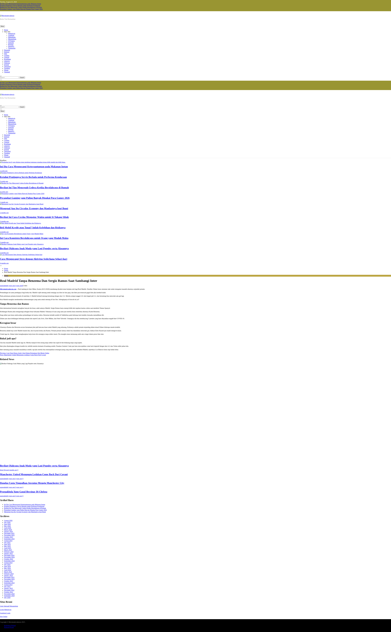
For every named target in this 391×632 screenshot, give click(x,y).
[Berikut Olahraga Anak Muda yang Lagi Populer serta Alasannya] (22, 244)
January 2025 (8, 553)
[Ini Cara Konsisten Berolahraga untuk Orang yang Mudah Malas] (21, 234)
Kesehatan (7, 59)
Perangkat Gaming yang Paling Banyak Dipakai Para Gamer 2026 (21, 9)
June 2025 (7, 544)
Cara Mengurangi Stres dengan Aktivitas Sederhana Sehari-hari (33, 259)
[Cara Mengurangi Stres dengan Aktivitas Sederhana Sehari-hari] (21, 254)
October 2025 (8, 537)
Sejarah (6, 65)
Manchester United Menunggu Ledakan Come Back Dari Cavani (34, 474)
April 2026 (7, 528)
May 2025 (7, 546)
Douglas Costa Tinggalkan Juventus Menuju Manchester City (32, 483)
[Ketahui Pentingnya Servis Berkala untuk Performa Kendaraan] (21, 173)
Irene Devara (4, 470)
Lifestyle (7, 61)
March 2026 (8, 530)
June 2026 (7, 524)
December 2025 (9, 533)
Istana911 (11, 46)
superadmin (3, 286)
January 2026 (8, 531)
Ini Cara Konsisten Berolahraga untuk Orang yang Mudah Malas (34, 238)
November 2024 (9, 557)
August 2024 (8, 563)
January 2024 (8, 575)
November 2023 (9, 579)
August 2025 (8, 541)
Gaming (6, 55)
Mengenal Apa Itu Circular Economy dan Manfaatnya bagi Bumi (34, 208)
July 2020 (7, 597)
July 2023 (7, 586)
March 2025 (8, 550)
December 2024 (9, 555)
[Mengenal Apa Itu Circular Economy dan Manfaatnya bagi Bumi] (21, 204)
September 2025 (9, 539)
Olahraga (7, 63)
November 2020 (9, 594)
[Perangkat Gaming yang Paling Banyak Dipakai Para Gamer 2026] (22, 193)
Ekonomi (7, 50)
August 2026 (8, 520)
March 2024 (8, 572)
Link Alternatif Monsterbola (9, 606)
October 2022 (8, 592)
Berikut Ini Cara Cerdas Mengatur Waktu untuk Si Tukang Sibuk (34, 217)
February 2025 (9, 552)
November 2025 (9, 535)
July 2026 (7, 522)
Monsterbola (12, 39)
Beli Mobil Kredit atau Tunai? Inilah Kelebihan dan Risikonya (32, 227)
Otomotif (7, 72)
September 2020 (9, 596)
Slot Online (3, 616)
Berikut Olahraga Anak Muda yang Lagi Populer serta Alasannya (34, 248)
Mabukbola (11, 37)
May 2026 (7, 526)
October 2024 (8, 559)
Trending (7, 68)
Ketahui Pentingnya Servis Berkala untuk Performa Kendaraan (20, 5)
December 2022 (9, 590)
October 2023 (8, 581)
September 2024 (9, 561)
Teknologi (7, 66)
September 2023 (9, 583)
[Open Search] (1, 105)
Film (5, 54)
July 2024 (7, 564)
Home (6, 30)
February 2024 (9, 574)
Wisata (6, 70)
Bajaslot (10, 44)
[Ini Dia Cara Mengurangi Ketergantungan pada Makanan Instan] (32, 162)
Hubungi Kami (9, 627)
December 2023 (9, 577)
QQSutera (11, 41)
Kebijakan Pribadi (10, 625)
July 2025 (7, 542)
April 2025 (7, 548)
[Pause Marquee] (1, 265)
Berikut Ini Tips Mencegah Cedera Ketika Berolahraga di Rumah (21, 7)
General (6, 57)
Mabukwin (11, 33)
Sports (6, 276)
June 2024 (7, 566)
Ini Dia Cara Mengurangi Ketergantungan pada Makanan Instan (20, 4)
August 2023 (8, 585)
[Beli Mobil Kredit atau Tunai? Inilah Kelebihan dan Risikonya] (20, 223)
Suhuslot (11, 43)
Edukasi (6, 52)
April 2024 (7, 570)
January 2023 (8, 588)
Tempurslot (11, 48)
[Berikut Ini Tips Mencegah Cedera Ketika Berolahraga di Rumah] (21, 183)
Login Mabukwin (5, 610)
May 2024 (7, 568)
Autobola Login (5, 613)
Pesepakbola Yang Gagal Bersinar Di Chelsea (23, 491)
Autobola (11, 35)
